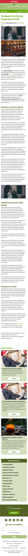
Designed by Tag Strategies (14, 552)
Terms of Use (9, 543)
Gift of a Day (6, 486)
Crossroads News (8, 464)
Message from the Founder (10, 472)
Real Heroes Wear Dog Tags (11, 475)
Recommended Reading (10, 500)
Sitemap (22, 541)
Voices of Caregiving (9, 494)
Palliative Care (7, 478)
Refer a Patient (14, 1)
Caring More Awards (9, 467)
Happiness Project (8, 470)
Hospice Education (8, 497)
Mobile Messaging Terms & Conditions (10, 548)
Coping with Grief (8, 489)
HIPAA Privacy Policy (17, 543)
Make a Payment (6, 541)
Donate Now (14, 513)
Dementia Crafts (7, 481)
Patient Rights (23, 548)
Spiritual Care (7, 491)
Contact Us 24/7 (4, 11)
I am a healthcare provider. (14, 532)
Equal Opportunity (15, 541)
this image (11, 74)
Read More (14, 378)
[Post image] (14, 358)
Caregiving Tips (7, 483)
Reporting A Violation (14, 545)
